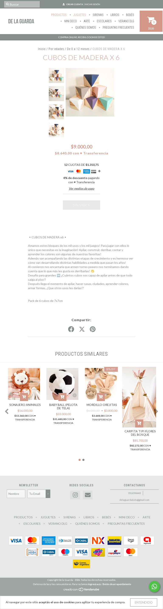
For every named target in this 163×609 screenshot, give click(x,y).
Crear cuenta (74, 4)
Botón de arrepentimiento (117, 584)
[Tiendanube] (81, 590)
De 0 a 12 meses (78, 49)
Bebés (129, 15)
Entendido (144, 602)
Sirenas (98, 15)
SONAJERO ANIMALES (25, 404)
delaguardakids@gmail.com (134, 499)
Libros (114, 15)
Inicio (42, 49)
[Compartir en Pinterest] (93, 329)
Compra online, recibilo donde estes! (81, 37)
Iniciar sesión (92, 4)
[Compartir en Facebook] (71, 329)
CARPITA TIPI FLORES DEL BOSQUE (140, 432)
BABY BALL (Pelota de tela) (63, 406)
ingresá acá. (94, 584)
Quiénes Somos (85, 27)
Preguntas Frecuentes (118, 27)
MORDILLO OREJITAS (102, 404)
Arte (86, 21)
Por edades (56, 49)
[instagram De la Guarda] (75, 495)
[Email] (88, 495)
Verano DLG (126, 21)
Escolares (104, 21)
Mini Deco (70, 21)
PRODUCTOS (59, 15)
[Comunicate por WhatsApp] (154, 586)
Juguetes (79, 15)
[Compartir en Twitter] (82, 329)
